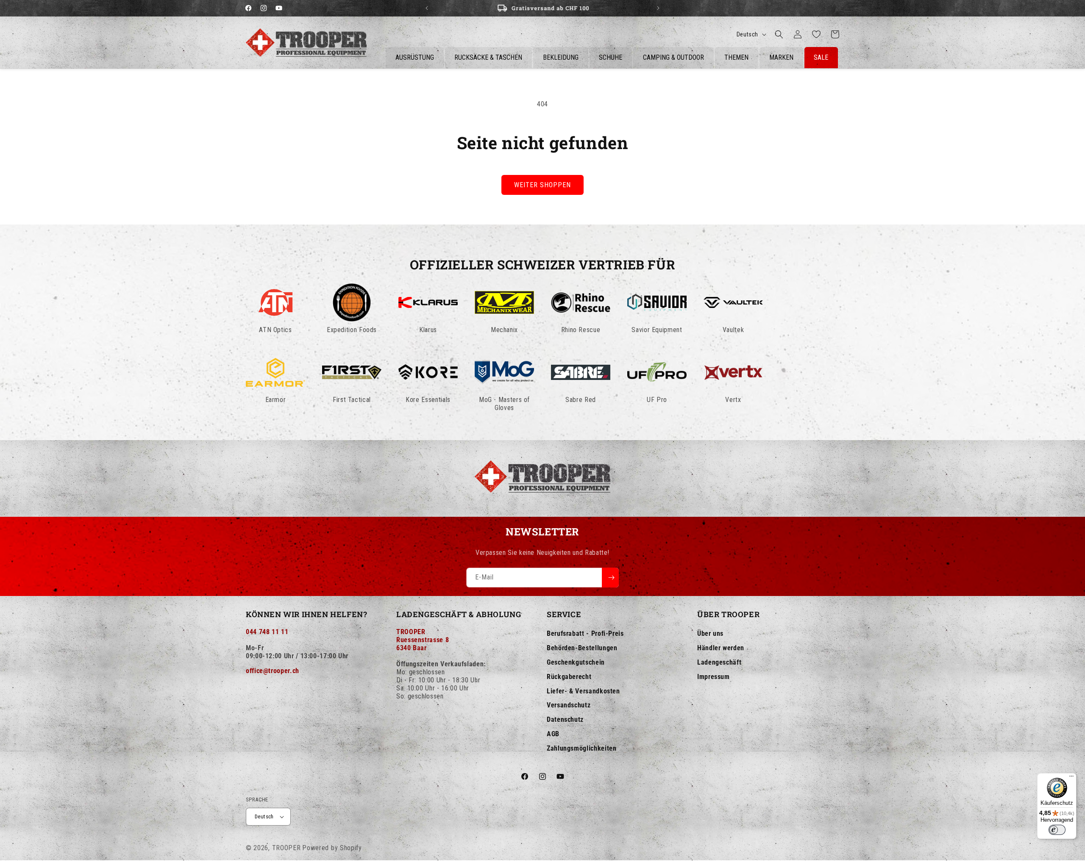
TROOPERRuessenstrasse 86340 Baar (422, 640)
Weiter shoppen (542, 185)
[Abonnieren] (610, 578)
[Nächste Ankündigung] (658, 8)
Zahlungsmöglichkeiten (581, 748)
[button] (779, 34)
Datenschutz (565, 719)
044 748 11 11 (267, 632)
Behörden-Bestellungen (582, 648)
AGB (553, 734)
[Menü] (1071, 778)
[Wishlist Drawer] (816, 34)
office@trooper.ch (272, 671)
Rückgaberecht (569, 677)
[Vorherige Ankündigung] (426, 8)
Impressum (713, 677)
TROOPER (286, 848)
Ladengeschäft (719, 662)
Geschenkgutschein (576, 662)
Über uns (710, 633)
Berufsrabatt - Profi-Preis (585, 633)
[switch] (1057, 830)
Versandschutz (568, 705)
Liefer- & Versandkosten (583, 691)
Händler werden (720, 648)
